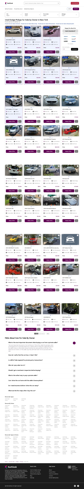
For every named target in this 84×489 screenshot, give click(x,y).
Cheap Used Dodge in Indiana (16, 420)
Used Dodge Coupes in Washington (7, 448)
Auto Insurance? (70, 31)
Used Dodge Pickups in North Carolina (57, 452)
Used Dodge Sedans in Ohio (16, 442)
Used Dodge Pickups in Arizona (16, 452)
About (50, 470)
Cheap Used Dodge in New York (24, 426)
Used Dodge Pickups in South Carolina (41, 452)
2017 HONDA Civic (66, 277)
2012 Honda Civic (67, 69)
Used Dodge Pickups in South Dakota (49, 452)
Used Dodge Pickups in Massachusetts (8, 452)
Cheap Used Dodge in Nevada (74, 425)
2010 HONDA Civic (66, 109)
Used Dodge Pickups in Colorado (65, 452)
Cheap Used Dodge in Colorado (7, 426)
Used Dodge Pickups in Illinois (57, 447)
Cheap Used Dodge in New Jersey (32, 411)
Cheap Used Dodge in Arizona (66, 415)
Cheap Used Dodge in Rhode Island (24, 430)
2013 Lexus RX (65, 178)
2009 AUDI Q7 (47, 277)
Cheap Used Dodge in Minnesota (56, 411)
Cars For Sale (11, 461)
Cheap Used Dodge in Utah (7, 411)
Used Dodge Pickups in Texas (16, 447)
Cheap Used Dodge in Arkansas (48, 421)
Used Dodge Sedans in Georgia (7, 443)
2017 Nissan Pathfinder (11, 178)
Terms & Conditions (53, 474)
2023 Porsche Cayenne (30, 39)
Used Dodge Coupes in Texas (24, 442)
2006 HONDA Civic (10, 69)
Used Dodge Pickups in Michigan (65, 448)
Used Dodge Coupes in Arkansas (56, 443)
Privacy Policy (52, 472)
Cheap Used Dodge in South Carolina (41, 421)
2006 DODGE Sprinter (11, 139)
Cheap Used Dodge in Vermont (66, 406)
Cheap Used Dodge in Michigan (23, 416)
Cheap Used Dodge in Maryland (23, 407)
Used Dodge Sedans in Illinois (41, 437)
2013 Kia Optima (47, 39)
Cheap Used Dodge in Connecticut (73, 416)
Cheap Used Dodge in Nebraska (56, 407)
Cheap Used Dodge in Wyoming (32, 421)
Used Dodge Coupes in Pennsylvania (32, 443)
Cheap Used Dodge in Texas (49, 406)
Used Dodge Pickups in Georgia (7, 457)
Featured (8, 27)
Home (6, 461)
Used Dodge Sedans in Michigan (48, 438)
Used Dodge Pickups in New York (73, 452)
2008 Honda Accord (29, 178)
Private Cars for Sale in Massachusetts (65, 23)
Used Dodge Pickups (23, 399)
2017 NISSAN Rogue (10, 317)
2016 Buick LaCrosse (29, 139)
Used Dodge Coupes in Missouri (66, 442)
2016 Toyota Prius (66, 317)
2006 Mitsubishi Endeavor (50, 208)
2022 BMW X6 (47, 317)
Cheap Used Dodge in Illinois (16, 415)
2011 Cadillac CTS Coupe (12, 109)
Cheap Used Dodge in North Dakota (40, 411)
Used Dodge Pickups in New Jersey (48, 448)
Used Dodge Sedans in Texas (8, 437)
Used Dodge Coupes (15, 399)
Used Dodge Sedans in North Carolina (74, 438)
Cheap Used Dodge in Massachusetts (57, 416)
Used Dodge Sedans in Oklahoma (23, 438)
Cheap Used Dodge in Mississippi (48, 416)
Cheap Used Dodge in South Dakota (57, 421)
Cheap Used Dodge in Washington (32, 430)
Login (69, 8)
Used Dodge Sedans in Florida (57, 437)
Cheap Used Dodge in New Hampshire (32, 407)
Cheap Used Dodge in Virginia (33, 415)
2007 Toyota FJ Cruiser (49, 69)
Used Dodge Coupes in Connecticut (48, 443)
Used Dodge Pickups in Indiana (33, 452)
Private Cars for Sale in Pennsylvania (46, 23)
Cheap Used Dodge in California (23, 411)
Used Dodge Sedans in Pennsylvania (32, 438)
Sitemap (32, 477)
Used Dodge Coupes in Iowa (73, 442)
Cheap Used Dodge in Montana (65, 421)
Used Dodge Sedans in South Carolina (66, 438)
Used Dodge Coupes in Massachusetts (40, 443)
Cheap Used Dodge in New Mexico (7, 416)
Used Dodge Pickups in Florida (24, 452)
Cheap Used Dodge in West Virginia (40, 416)
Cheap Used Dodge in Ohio (48, 429)
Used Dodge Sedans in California (15, 438)
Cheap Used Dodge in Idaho (16, 429)
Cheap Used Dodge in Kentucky (48, 411)
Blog (31, 475)
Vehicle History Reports (29, 8)
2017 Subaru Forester (67, 248)
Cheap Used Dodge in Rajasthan (40, 430)
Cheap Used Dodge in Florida (8, 420)
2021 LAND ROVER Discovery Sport (52, 248)
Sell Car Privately (8, 8)
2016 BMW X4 (28, 248)
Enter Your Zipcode (65, 47)
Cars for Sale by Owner (35, 470)
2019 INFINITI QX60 (10, 39)
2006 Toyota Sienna (29, 208)
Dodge (17, 461)
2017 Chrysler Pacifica (30, 69)
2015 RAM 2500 (47, 178)
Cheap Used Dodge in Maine (32, 425)
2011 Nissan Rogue (29, 317)
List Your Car (75, 3)
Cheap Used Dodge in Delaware (7, 407)
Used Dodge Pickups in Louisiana (15, 457)
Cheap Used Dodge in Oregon (16, 411)
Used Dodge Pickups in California (40, 448)
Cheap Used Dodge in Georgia (49, 425)
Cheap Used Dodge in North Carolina (73, 421)
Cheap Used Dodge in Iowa (7, 429)
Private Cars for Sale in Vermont (12, 23)
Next (48, 333)
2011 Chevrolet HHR (66, 139)
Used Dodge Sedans (7, 399)
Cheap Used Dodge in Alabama (56, 426)
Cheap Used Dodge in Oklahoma (65, 411)
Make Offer (12, 52)
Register (76, 8)
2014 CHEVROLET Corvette (12, 248)
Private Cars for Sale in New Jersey (29, 23)
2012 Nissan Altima (66, 208)
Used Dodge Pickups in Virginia (74, 447)
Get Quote (74, 49)
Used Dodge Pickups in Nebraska (23, 448)
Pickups (21, 461)
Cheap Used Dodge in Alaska (16, 406)
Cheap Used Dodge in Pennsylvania (73, 411)
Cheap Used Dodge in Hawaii (74, 406)
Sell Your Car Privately (35, 472)
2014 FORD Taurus (48, 109)
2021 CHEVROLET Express (50, 139)
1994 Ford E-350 (9, 208)
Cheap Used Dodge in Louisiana (65, 426)
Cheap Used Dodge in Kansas (41, 406)
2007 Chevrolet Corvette (12, 277)
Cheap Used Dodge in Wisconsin (23, 421)
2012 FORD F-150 (29, 109)
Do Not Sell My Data (53, 477)
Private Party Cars (18, 8)
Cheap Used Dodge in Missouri (16, 425)
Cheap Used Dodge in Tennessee (40, 426)
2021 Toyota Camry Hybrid (31, 277)
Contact (51, 475)
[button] (13, 107)
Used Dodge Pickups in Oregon (33, 447)
